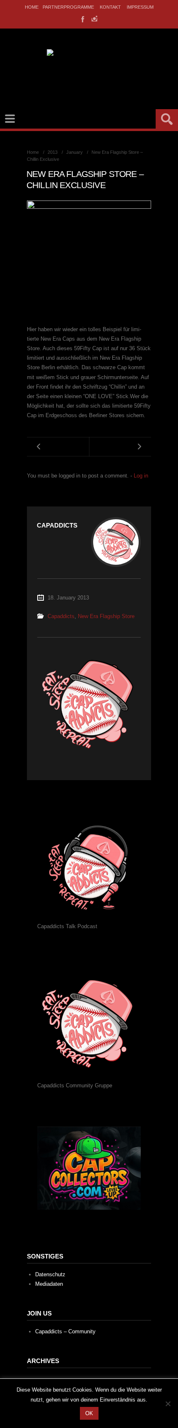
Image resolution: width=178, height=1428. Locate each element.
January (74, 152)
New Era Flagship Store (106, 616)
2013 (53, 152)
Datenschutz (50, 1274)
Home (31, 7)
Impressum (140, 7)
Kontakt (110, 7)
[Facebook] (82, 18)
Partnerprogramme (68, 7)
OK (89, 1413)
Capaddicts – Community (65, 1331)
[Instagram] (94, 18)
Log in (141, 476)
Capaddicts (61, 616)
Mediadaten (49, 1284)
